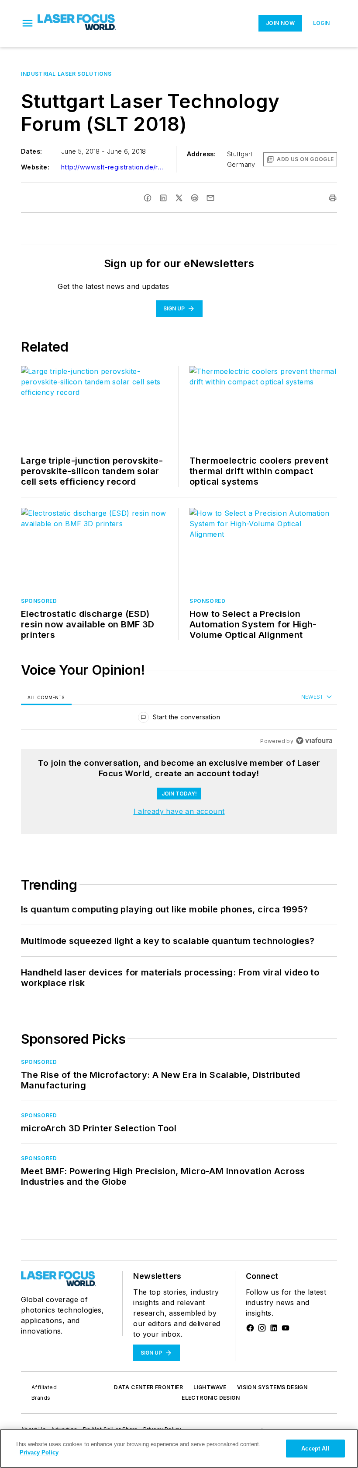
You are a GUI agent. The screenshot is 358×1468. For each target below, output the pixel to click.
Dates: (31, 151)
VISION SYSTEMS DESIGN (272, 1387)
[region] (179, 719)
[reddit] (194, 198)
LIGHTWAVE (210, 1387)
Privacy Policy (39, 1452)
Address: (201, 154)
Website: (35, 167)
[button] (27, 23)
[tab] (46, 697)
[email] (210, 198)
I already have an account (179, 811)
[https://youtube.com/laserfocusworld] (285, 1328)
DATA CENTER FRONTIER (148, 1387)
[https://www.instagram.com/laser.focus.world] (262, 1328)
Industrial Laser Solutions (66, 73)
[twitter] (179, 198)
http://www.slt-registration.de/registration (113, 167)
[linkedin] (163, 198)
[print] (332, 198)
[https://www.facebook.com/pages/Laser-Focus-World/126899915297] (250, 1328)
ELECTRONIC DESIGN (211, 1397)
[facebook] (147, 198)
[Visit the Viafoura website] (314, 740)
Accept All (315, 1448)
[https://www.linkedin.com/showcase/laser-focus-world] (273, 1328)
